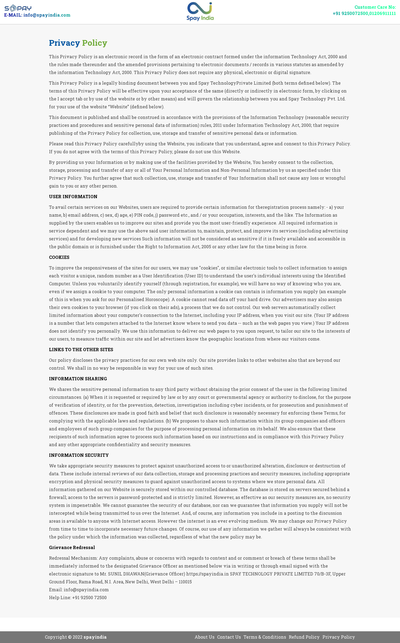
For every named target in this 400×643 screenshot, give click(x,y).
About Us (204, 637)
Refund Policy (304, 637)
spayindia (95, 637)
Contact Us (229, 637)
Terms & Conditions (265, 637)
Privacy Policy (338, 637)
